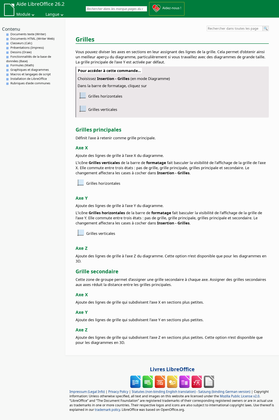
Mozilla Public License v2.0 (239, 396)
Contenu (11, 29)
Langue (52, 14)
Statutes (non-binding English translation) (164, 391)
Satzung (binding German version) (224, 391)
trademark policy (107, 409)
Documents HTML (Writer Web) (32, 38)
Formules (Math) (22, 65)
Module (23, 14)
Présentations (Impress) (27, 47)
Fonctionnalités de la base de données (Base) (28, 58)
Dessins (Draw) (21, 52)
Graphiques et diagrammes (29, 70)
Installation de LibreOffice (28, 79)
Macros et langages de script (30, 74)
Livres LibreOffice (172, 369)
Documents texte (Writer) (28, 34)
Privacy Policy (118, 391)
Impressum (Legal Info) (87, 391)
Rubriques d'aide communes (30, 83)
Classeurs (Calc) (21, 43)
